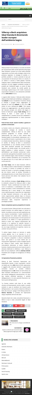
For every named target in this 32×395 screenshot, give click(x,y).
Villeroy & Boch (19, 317)
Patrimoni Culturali (7, 363)
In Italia (4, 352)
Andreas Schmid (10, 310)
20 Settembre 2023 (7, 44)
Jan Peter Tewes (18, 313)
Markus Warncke (7, 317)
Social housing (6, 371)
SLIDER (3, 369)
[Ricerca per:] (16, 19)
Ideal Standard (7, 313)
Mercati (4, 357)
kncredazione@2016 (19, 44)
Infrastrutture (5, 355)
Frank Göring (21, 310)
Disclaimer (27, 393)
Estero (3, 349)
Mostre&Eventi (6, 360)
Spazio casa (5, 374)
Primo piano (5, 366)
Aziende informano (7, 346)
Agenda (4, 344)
